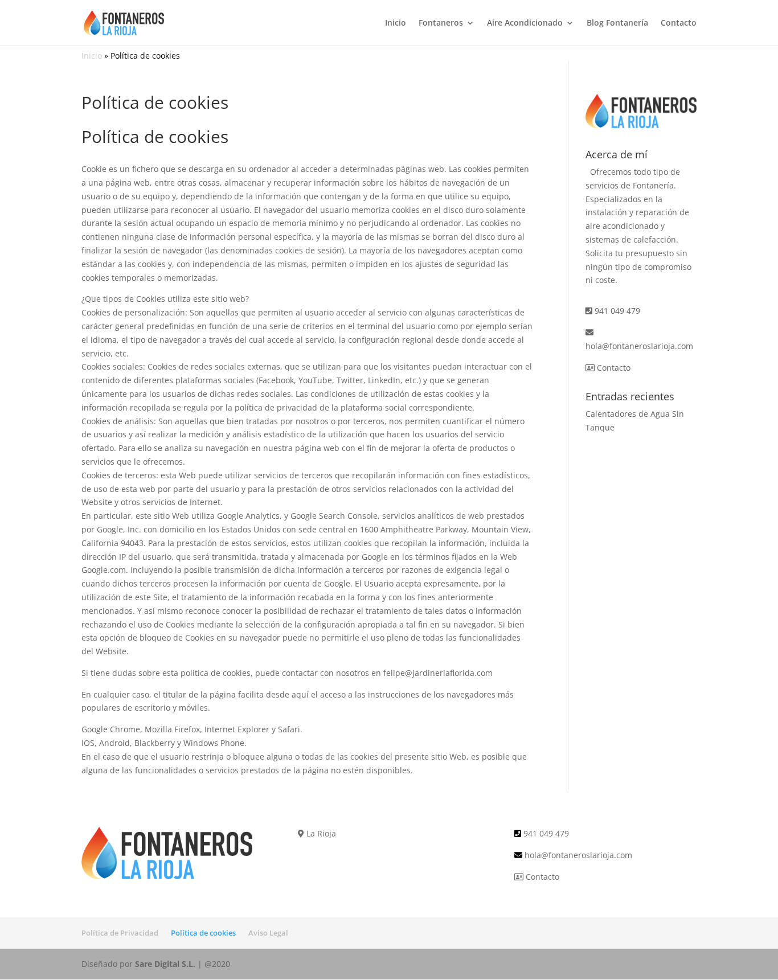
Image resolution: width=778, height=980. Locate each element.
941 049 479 (617, 310)
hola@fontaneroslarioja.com (639, 346)
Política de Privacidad (119, 933)
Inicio (395, 23)
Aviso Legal (268, 933)
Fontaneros (441, 23)
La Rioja (320, 833)
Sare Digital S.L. (165, 963)
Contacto (679, 23)
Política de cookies (203, 933)
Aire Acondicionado (525, 23)
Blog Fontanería (617, 23)
